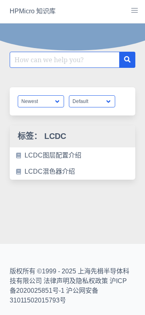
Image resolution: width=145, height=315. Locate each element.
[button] (134, 10)
